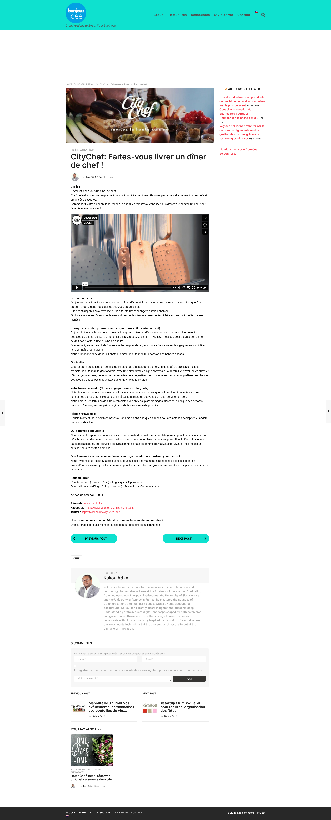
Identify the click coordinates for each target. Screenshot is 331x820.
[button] (263, 14)
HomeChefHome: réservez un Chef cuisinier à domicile (91, 777)
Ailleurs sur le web (244, 89)
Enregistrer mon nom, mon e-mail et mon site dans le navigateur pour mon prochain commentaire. (138, 670)
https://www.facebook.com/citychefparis (110, 507)
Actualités (178, 15)
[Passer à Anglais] (256, 12)
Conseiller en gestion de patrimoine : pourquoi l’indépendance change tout (237, 113)
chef (76, 558)
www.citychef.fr (93, 503)
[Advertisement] (165, 56)
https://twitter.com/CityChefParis (100, 512)
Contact (243, 15)
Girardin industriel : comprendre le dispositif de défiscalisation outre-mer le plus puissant (242, 101)
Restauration (82, 150)
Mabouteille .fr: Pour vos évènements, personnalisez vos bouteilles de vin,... (112, 707)
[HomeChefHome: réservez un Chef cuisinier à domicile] (92, 750)
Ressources (200, 15)
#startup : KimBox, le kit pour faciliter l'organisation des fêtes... (183, 707)
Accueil (159, 15)
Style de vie (223, 15)
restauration (78, 772)
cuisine (97, 769)
